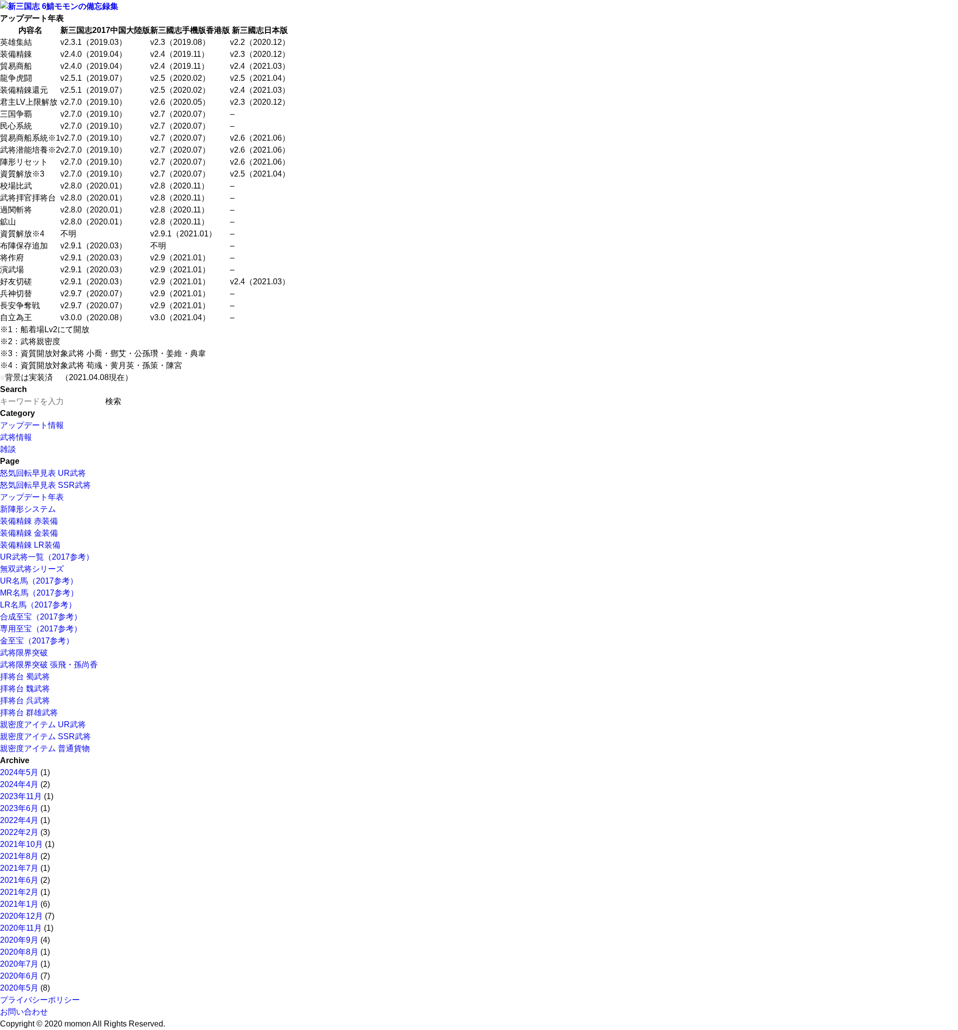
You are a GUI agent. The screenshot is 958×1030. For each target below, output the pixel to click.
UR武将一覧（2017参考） (47, 557)
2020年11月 (21, 928)
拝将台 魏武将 (25, 688)
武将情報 (16, 437)
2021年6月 (19, 880)
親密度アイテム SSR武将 (45, 736)
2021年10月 (21, 844)
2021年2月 (19, 892)
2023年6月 (19, 808)
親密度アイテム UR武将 (43, 724)
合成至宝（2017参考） (41, 617)
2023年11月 (21, 796)
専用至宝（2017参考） (41, 628)
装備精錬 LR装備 (30, 545)
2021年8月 (19, 856)
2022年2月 (19, 832)
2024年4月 (19, 784)
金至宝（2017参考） (37, 640)
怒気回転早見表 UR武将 (43, 473)
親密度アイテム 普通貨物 (45, 748)
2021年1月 (19, 904)
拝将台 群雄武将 (29, 712)
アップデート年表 (32, 497)
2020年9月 (19, 940)
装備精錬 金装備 (29, 533)
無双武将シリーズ (32, 569)
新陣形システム (28, 509)
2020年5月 (19, 988)
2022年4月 (19, 820)
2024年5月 (19, 772)
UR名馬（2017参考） (39, 581)
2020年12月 (21, 916)
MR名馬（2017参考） (39, 593)
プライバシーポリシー (40, 1000)
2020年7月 (19, 964)
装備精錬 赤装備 (29, 521)
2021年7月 (19, 868)
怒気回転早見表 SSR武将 (45, 485)
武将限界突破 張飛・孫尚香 (49, 664)
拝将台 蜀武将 (25, 676)
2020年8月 (19, 952)
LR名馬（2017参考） (38, 605)
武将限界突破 (24, 652)
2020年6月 (19, 976)
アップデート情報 (32, 425)
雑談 (8, 449)
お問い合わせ (24, 1012)
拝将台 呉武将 (25, 700)
